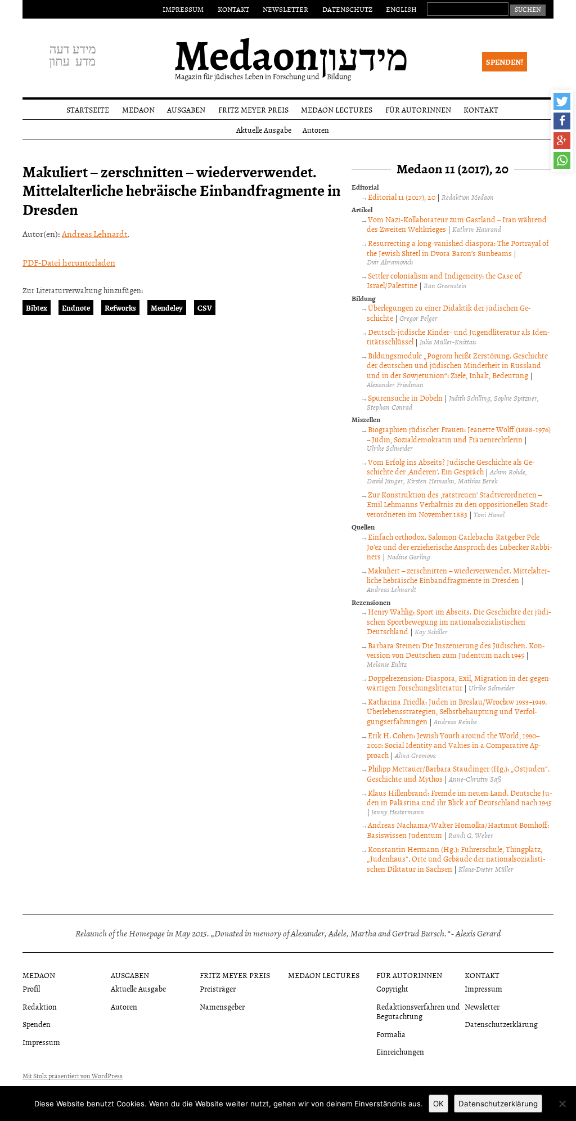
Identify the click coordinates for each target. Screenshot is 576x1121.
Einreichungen (400, 1051)
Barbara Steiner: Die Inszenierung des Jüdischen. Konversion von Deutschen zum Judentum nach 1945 (455, 650)
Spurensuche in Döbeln (405, 397)
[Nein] (562, 1103)
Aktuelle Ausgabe (263, 130)
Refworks (120, 307)
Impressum (183, 9)
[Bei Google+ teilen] (562, 140)
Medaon (138, 109)
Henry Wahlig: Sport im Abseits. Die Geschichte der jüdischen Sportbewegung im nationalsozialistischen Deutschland (459, 621)
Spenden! (504, 62)
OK (438, 1103)
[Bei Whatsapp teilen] (562, 160)
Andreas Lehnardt (94, 233)
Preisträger (218, 988)
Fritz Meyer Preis (253, 109)
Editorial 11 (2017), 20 (401, 197)
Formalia (391, 1034)
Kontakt (233, 9)
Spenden (36, 1024)
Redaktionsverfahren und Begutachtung (418, 1011)
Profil (31, 988)
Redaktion (39, 1006)
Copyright (392, 988)
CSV (204, 307)
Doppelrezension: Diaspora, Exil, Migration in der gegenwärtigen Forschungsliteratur (459, 683)
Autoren (316, 130)
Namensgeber (222, 1006)
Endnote (76, 307)
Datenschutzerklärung (501, 1024)
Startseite (87, 109)
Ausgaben (186, 109)
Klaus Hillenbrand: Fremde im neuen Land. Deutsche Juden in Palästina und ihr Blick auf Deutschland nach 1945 (459, 798)
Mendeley (167, 307)
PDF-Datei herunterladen (68, 262)
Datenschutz (347, 9)
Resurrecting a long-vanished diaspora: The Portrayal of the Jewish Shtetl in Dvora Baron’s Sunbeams (457, 248)
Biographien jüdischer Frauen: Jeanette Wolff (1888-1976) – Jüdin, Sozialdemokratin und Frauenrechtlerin (458, 434)
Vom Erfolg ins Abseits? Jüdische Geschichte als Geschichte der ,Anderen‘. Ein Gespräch (450, 467)
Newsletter (285, 9)
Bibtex (36, 307)
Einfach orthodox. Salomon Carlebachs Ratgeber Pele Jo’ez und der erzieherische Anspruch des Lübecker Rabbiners (459, 546)
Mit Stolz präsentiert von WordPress (72, 1076)
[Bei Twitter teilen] (562, 101)
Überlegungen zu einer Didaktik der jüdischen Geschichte (448, 313)
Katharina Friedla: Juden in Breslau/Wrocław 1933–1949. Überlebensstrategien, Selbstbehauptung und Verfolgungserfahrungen (456, 711)
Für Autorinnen (418, 109)
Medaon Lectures (336, 109)
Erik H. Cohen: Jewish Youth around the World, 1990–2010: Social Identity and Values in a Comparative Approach (454, 745)
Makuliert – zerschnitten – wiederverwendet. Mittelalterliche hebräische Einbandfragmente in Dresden (458, 575)
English (401, 9)
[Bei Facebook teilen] (562, 121)
